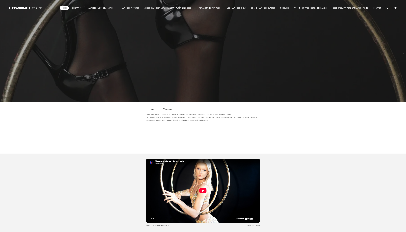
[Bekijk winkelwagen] (395, 8)
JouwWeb (257, 225)
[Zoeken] (387, 8)
